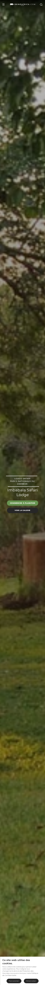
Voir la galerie (22, 510)
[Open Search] (41, 4)
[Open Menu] (3, 4)
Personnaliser (31, 981)
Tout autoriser (14, 981)
